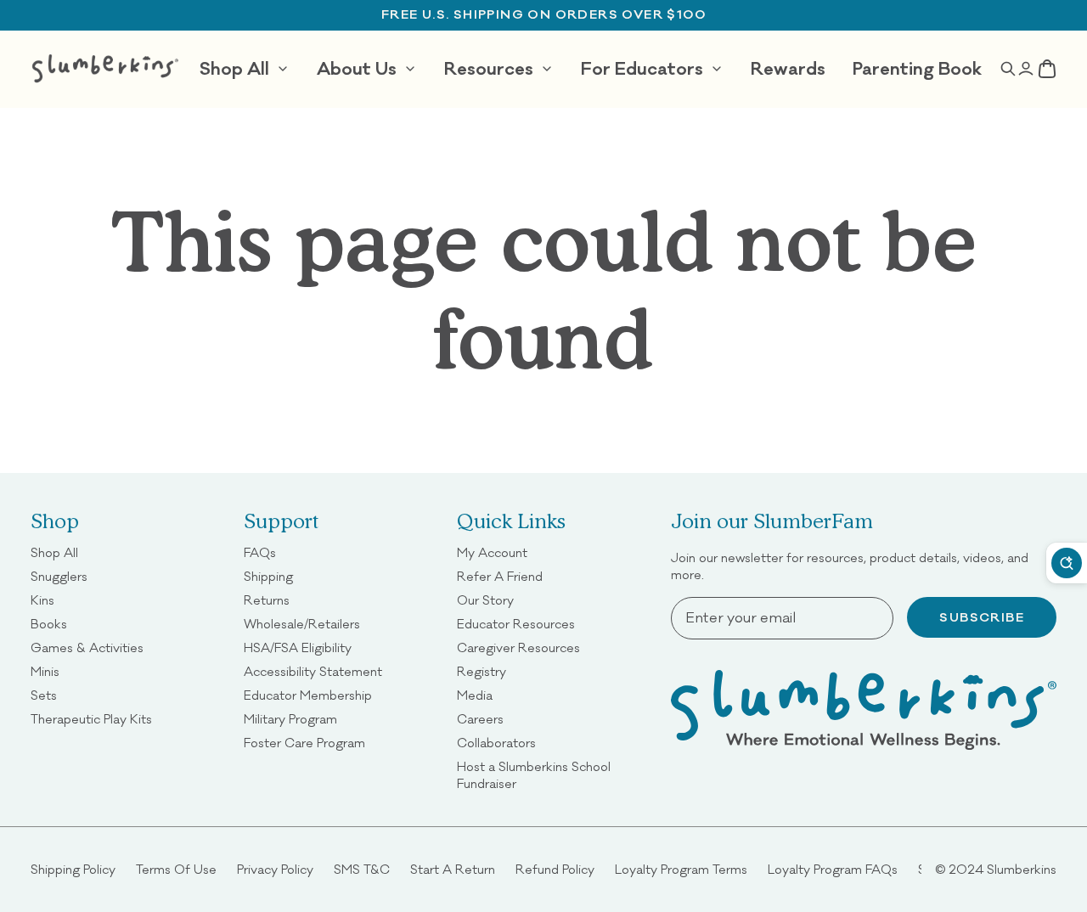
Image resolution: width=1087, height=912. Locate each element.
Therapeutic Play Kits (91, 719)
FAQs (260, 552)
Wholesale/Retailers (302, 624)
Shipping (268, 576)
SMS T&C (362, 869)
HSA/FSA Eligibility (298, 647)
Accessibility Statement (313, 671)
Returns (267, 600)
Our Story (485, 600)
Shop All (54, 552)
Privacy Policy (275, 869)
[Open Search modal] (1007, 69)
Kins (42, 600)
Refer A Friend (500, 576)
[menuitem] (244, 69)
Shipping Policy (73, 869)
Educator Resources (516, 624)
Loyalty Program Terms (681, 869)
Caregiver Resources (518, 647)
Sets (44, 695)
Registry (481, 671)
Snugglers (59, 576)
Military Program (290, 719)
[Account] (1026, 69)
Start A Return (452, 869)
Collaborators (496, 743)
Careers (480, 719)
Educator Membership (308, 695)
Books (49, 624)
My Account (492, 552)
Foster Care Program (304, 743)
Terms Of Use (176, 869)
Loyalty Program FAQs (833, 869)
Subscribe (981, 617)
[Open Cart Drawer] (1047, 68)
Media (475, 695)
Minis (45, 671)
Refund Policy (554, 869)
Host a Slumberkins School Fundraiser (553, 774)
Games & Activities (87, 647)
